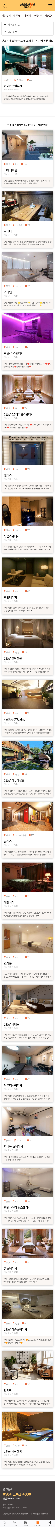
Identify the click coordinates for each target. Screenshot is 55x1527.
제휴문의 (49, 15)
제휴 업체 (6, 15)
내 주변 (16, 15)
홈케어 (27, 15)
